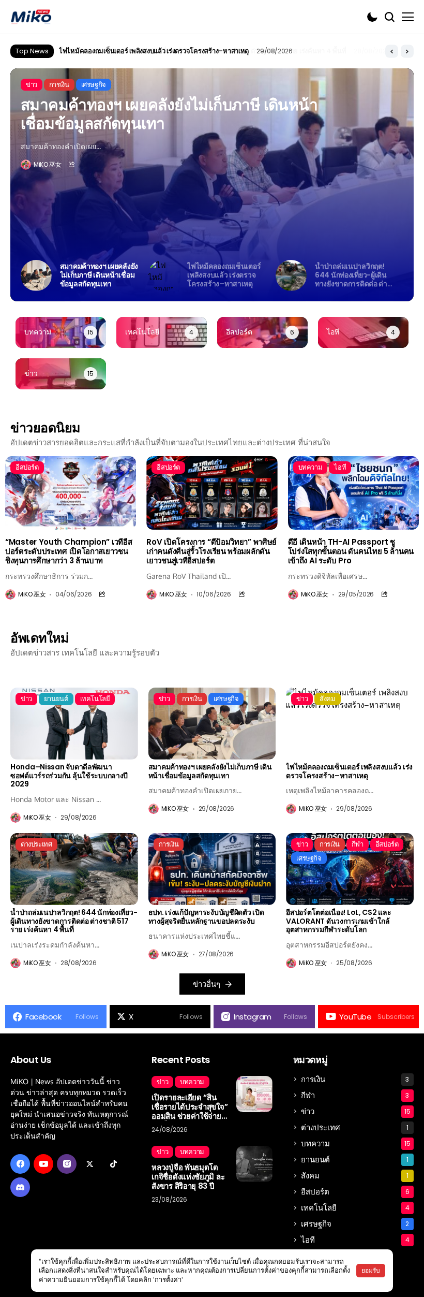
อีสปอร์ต (355, 1191)
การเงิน (355, 1079)
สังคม (354, 1175)
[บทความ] (61, 332)
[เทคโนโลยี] (161, 332)
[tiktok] (113, 1164)
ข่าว (356, 1111)
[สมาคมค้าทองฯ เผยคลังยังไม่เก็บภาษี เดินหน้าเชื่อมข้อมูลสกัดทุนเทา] (212, 724)
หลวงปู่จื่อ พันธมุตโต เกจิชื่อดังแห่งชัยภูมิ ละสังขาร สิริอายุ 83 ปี (188, 1177)
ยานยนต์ (354, 1159)
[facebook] (20, 1164)
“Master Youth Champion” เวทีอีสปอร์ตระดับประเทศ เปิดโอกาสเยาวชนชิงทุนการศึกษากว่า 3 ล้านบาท (68, 551)
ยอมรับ (370, 1270)
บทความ (356, 1143)
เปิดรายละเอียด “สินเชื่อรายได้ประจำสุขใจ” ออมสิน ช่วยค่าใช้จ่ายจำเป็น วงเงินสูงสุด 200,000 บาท (190, 1107)
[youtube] (43, 1164)
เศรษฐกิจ (355, 1223)
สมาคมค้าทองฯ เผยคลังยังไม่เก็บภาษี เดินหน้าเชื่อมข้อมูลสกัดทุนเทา (169, 114)
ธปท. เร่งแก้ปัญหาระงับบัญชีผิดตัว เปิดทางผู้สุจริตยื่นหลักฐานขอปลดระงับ (206, 917)
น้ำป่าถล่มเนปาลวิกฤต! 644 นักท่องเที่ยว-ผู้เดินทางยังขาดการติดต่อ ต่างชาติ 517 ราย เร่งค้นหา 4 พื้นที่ (202, 51)
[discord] (20, 1187)
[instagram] (67, 1164)
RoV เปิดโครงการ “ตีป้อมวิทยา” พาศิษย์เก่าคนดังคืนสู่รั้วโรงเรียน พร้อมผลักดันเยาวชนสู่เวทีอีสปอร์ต (211, 551)
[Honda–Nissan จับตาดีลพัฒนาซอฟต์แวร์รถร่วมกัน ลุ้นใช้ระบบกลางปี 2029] (74, 724)
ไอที (355, 1239)
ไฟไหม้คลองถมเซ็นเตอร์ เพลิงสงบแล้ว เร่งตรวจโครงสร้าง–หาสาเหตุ (349, 771)
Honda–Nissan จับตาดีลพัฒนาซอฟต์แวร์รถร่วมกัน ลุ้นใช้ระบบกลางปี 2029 (69, 776)
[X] (90, 1164)
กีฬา (355, 1095)
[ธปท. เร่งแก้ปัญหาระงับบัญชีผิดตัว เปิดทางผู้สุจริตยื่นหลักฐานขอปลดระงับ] (212, 869)
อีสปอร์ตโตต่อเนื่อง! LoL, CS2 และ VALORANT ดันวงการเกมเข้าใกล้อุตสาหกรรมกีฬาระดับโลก (338, 921)
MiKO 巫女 (47, 164)
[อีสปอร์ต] (262, 332)
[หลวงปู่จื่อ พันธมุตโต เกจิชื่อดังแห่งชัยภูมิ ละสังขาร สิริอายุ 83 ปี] (254, 1164)
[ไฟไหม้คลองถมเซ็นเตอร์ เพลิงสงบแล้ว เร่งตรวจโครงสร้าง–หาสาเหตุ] (350, 724)
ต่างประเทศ (354, 1127)
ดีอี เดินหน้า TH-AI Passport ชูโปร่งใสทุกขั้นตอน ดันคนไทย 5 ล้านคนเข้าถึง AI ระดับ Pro (351, 551)
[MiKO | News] (31, 17)
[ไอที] (363, 332)
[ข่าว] (61, 373)
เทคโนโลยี (355, 1207)
